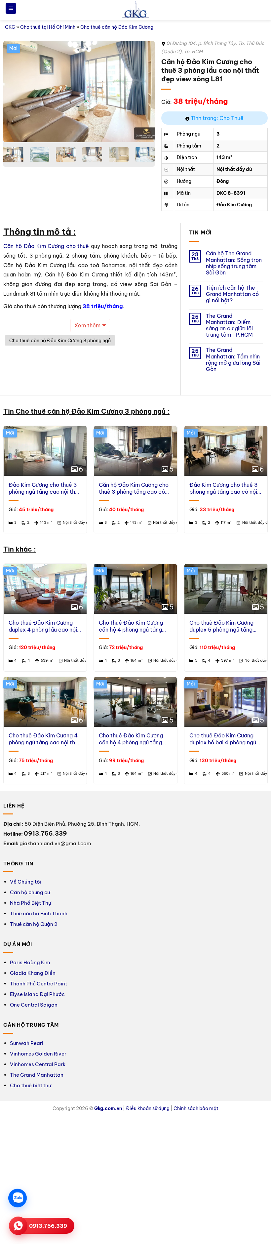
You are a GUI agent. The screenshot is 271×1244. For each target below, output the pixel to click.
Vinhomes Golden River (38, 1054)
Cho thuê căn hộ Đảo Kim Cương (116, 27)
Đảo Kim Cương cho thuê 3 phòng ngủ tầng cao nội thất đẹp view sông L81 (45, 488)
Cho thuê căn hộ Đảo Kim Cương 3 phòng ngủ (60, 341)
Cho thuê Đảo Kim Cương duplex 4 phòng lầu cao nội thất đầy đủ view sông (43, 626)
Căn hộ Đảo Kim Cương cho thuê (46, 246)
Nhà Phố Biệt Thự (30, 903)
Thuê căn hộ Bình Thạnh (38, 913)
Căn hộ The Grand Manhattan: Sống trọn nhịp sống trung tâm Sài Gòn (234, 263)
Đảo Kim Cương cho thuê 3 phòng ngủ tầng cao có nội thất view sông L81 (223, 488)
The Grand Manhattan (36, 1075)
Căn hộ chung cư (30, 892)
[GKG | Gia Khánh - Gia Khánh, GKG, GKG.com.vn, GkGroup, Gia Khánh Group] (135, 10)
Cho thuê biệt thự (30, 1085)
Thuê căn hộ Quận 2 (34, 924)
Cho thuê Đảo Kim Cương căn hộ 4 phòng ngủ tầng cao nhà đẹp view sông (131, 739)
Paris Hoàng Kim (30, 962)
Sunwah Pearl (26, 1043)
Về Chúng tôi (25, 882)
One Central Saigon (34, 1005)
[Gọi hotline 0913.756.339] (18, 1226)
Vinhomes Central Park (37, 1064)
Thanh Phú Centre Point (38, 983)
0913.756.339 (48, 1226)
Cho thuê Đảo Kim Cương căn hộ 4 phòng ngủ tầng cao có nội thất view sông (132, 626)
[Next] (143, 91)
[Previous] (14, 91)
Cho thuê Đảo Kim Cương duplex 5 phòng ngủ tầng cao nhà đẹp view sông (221, 626)
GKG (10, 27)
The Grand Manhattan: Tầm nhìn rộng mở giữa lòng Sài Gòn (233, 359)
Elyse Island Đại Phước (37, 994)
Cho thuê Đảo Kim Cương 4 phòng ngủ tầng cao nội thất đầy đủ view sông (45, 739)
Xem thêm (87, 325)
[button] (11, 8)
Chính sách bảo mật (196, 1108)
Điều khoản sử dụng (148, 1108)
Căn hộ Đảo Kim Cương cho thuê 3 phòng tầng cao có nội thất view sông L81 (134, 488)
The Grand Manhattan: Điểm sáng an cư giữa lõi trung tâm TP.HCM (229, 325)
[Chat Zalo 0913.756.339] (17, 1198)
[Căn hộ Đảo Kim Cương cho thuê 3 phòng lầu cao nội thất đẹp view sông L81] (79, 91)
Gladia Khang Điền (33, 973)
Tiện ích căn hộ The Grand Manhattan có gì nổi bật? (232, 294)
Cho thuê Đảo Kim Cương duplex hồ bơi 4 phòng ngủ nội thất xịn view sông (222, 739)
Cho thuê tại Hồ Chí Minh (47, 27)
